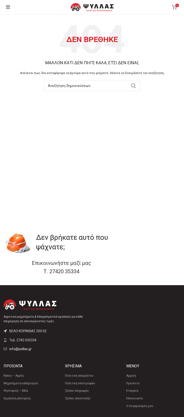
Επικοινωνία (134, 398)
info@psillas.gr (20, 349)
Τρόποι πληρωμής (77, 390)
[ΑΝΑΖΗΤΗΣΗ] (133, 85)
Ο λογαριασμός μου (139, 406)
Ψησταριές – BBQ (16, 390)
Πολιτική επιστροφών (80, 383)
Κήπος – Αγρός (14, 375)
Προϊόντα (132, 383)
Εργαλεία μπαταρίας (17, 398)
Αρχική (131, 375)
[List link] (46, 340)
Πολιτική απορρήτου (79, 375)
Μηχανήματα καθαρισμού (21, 383)
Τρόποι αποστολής (78, 398)
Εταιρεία (132, 390)
